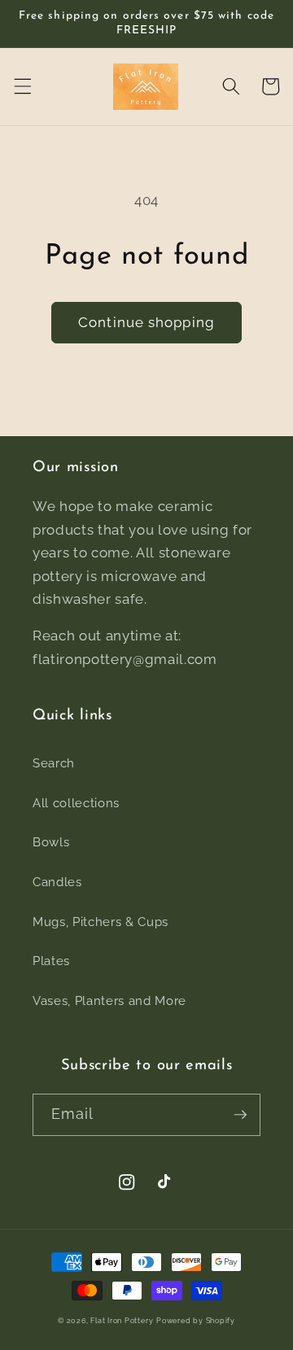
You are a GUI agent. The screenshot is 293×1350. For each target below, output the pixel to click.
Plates (51, 961)
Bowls (51, 842)
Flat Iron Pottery (121, 1320)
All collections (76, 803)
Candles (57, 882)
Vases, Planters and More (109, 1001)
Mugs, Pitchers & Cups (100, 922)
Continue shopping (146, 322)
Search (54, 763)
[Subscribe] (240, 1115)
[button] (22, 86)
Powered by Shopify (195, 1320)
